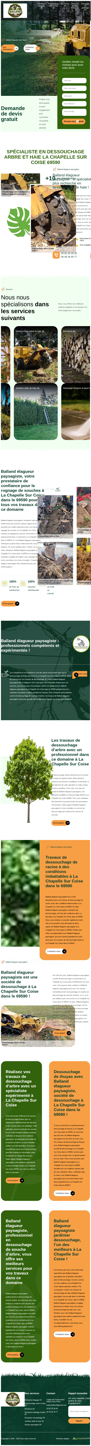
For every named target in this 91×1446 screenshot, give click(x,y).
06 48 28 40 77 (69, 256)
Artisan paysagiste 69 (33, 1425)
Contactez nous (29, 48)
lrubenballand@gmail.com (56, 1405)
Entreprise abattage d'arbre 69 (75, 6)
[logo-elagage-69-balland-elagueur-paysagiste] (15, 10)
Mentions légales (62, 1439)
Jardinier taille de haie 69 (34, 1421)
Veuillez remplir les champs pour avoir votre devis (73, 64)
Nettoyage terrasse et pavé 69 (47, 388)
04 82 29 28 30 (69, 253)
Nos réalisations (7, 48)
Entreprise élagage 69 (42, 6)
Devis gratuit (8, 604)
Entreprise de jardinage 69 (85, 7)
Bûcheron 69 (65, 5)
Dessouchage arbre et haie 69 (53, 6)
